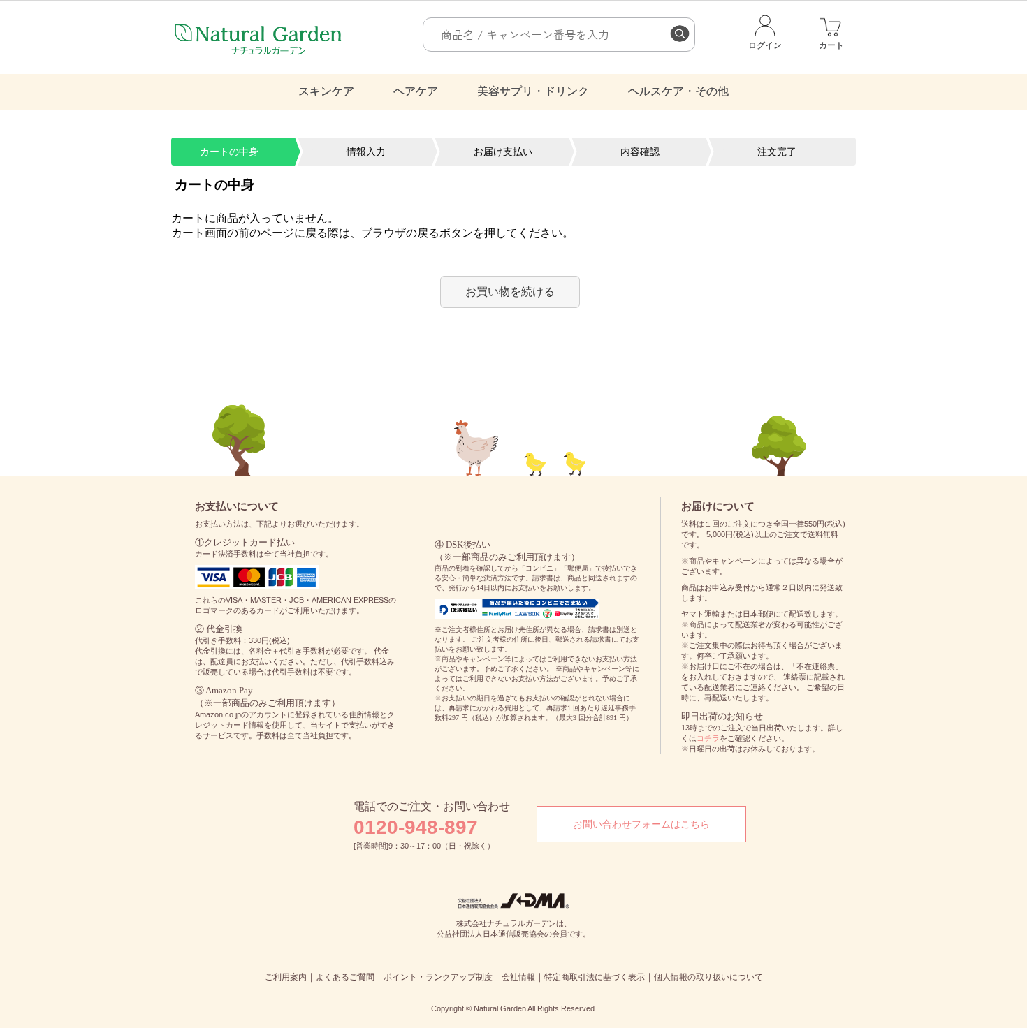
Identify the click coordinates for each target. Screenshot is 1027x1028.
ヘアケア (415, 91)
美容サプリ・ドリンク (533, 91)
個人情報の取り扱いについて (708, 977)
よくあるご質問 (345, 977)
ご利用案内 (286, 977)
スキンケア (326, 91)
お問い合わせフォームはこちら (641, 824)
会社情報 (518, 977)
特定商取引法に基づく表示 (594, 977)
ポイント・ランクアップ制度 (438, 977)
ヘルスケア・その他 (678, 91)
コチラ (708, 738)
